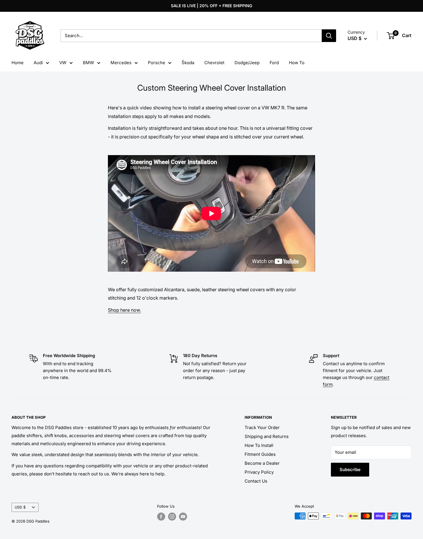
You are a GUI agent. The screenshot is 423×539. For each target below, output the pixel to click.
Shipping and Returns (267, 436)
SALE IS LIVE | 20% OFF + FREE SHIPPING (211, 5)
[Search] (329, 35)
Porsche (156, 62)
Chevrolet (214, 62)
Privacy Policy (259, 472)
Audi (38, 62)
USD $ (20, 507)
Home (18, 62)
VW (62, 62)
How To (296, 62)
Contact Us (256, 481)
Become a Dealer (262, 463)
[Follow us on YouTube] (183, 517)
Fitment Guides (260, 454)
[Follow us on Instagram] (172, 517)
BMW (88, 62)
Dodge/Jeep (247, 62)
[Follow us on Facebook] (161, 517)
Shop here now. (124, 310)
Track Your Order (262, 427)
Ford (274, 62)
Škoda (188, 62)
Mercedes (121, 62)
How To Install (259, 445)
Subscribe (350, 469)
